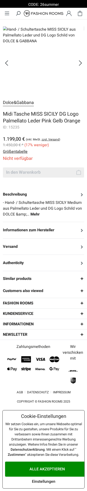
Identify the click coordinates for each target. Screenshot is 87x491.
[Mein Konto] (68, 13)
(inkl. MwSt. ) (43, 139)
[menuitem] (7, 13)
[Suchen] (18, 13)
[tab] (43, 204)
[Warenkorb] (80, 13)
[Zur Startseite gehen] (43, 13)
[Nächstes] (80, 63)
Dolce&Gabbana (18, 102)
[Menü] (7, 13)
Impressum (62, 392)
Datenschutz (38, 392)
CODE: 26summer (43, 5)
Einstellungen (43, 481)
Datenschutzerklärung (28, 449)
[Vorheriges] (6, 63)
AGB (20, 392)
